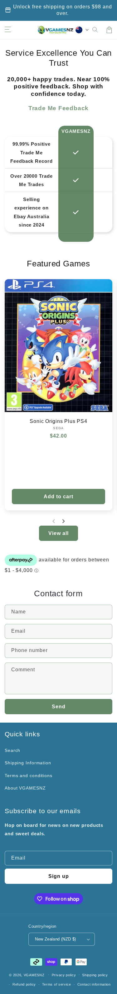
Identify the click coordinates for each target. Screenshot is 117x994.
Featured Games (58, 263)
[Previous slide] (54, 521)
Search (12, 750)
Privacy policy (64, 975)
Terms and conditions (28, 775)
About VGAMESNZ (25, 787)
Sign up (58, 876)
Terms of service (56, 984)
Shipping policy (95, 975)
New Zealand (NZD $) (55, 939)
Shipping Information (28, 762)
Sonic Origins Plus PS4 (58, 421)
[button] (95, 30)
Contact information (94, 984)
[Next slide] (63, 521)
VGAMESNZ (34, 975)
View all (58, 533)
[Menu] (8, 30)
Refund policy (24, 984)
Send (59, 706)
